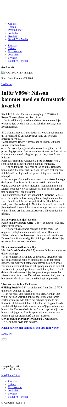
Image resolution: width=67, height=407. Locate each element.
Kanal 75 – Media (18, 39)
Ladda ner (6, 84)
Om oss (12, 23)
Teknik (12, 26)
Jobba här (13, 33)
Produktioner (15, 29)
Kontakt (12, 36)
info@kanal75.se (10, 375)
